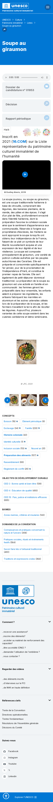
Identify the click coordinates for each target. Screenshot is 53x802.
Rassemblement (11, 462)
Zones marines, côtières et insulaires (21, 515)
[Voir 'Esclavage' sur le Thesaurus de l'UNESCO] (19, 428)
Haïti (6, 129)
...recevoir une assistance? (15, 632)
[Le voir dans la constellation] (27, 132)
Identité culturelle (12, 441)
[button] (4, 31)
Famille (28, 428)
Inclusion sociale (12, 448)
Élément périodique (32, 421)
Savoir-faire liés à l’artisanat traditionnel (23, 549)
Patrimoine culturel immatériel (17, 10)
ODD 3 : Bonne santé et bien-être (20, 483)
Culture (18, 19)
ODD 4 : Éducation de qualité (18, 490)
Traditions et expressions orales (19, 559)
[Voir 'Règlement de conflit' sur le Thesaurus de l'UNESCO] (30, 469)
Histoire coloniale (13, 435)
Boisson (7, 421)
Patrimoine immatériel (12, 23)
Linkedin (12, 776)
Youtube (12, 764)
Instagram (13, 757)
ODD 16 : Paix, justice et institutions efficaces (25, 497)
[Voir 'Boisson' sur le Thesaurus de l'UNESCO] (17, 421)
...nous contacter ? (11, 656)
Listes (30, 23)
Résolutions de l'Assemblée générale (20, 723)
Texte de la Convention (13, 710)
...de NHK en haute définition (16, 687)
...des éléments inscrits (13, 679)
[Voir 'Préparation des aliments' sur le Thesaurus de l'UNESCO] (37, 455)
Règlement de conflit (14, 469)
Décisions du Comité (12, 727)
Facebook (13, 751)
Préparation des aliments (17, 455)
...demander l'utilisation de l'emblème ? (21, 652)
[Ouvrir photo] (27, 352)
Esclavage (9, 428)
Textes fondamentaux (13, 719)
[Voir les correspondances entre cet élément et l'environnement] (36, 132)
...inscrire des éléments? (13, 636)
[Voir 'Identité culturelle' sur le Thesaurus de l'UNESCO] (24, 441)
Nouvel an (36, 448)
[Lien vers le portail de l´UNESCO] (17, 6)
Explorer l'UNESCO (24, 797)
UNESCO (6, 19)
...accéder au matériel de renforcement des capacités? (23, 642)
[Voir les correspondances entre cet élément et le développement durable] (46, 132)
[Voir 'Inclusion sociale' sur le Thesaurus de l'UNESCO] (25, 448)
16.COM (19, 141)
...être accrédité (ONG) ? (14, 647)
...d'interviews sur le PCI (13, 683)
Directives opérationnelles (15, 714)
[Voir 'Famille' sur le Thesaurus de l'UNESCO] (39, 428)
